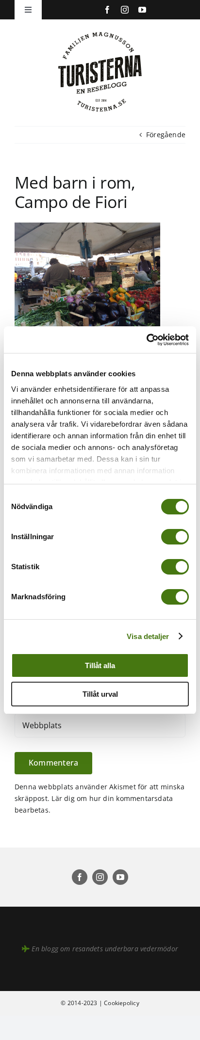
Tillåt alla (100, 665)
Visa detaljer (148, 636)
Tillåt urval (100, 694)
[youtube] (142, 10)
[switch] (175, 536)
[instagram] (125, 10)
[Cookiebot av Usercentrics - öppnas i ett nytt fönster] (146, 340)
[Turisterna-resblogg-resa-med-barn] (100, 29)
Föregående (165, 134)
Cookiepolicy (121, 1003)
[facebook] (107, 10)
